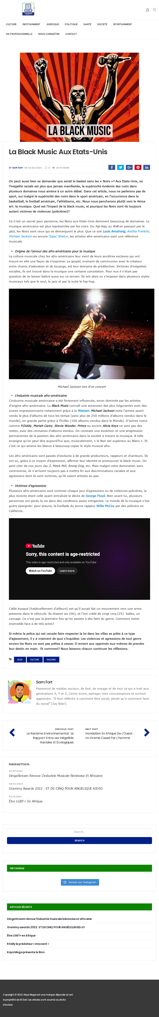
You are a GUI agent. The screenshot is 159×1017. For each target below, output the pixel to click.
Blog (19, 659)
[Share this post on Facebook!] (111, 167)
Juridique (52, 24)
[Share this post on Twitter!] (120, 167)
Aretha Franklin (138, 231)
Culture (11, 24)
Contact (71, 34)
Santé (87, 24)
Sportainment (122, 24)
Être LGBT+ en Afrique (26, 801)
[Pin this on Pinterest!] (138, 167)
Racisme (51, 659)
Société (102, 24)
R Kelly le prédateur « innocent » (28, 944)
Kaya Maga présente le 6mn (26, 952)
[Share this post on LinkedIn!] (146, 167)
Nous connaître (49, 34)
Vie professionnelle (19, 34)
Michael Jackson (20, 236)
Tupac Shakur (58, 236)
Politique (71, 24)
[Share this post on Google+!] (129, 167)
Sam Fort (17, 167)
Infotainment (31, 24)
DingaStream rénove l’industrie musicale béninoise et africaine (55, 775)
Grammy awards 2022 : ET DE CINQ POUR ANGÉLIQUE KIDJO (55, 788)
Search (80, 840)
